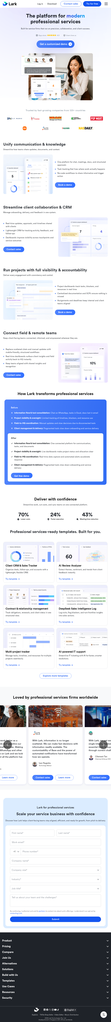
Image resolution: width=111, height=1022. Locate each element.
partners (42, 911)
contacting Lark (16, 913)
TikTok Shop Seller (46, 1015)
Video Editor (59, 1015)
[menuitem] (55, 940)
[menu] (55, 969)
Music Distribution (72, 1015)
